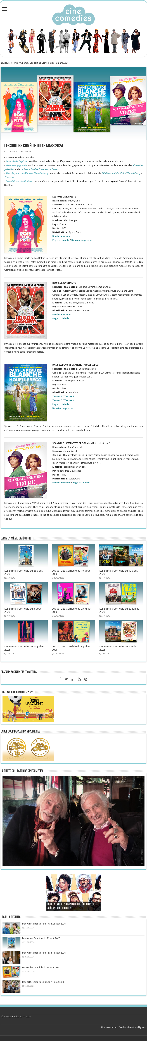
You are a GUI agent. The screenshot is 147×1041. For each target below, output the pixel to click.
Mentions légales (137, 1027)
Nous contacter (109, 1027)
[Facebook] (60, 679)
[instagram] (86, 679)
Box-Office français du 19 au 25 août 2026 (44, 923)
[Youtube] (79, 679)
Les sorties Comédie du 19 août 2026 (41, 967)
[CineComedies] (73, 14)
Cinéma (24, 62)
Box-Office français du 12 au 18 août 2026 (44, 952)
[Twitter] (66, 679)
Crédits (122, 1027)
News (15, 62)
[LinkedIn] (73, 679)
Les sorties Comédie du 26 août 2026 (41, 938)
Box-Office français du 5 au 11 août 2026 (43, 982)
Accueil (7, 62)
